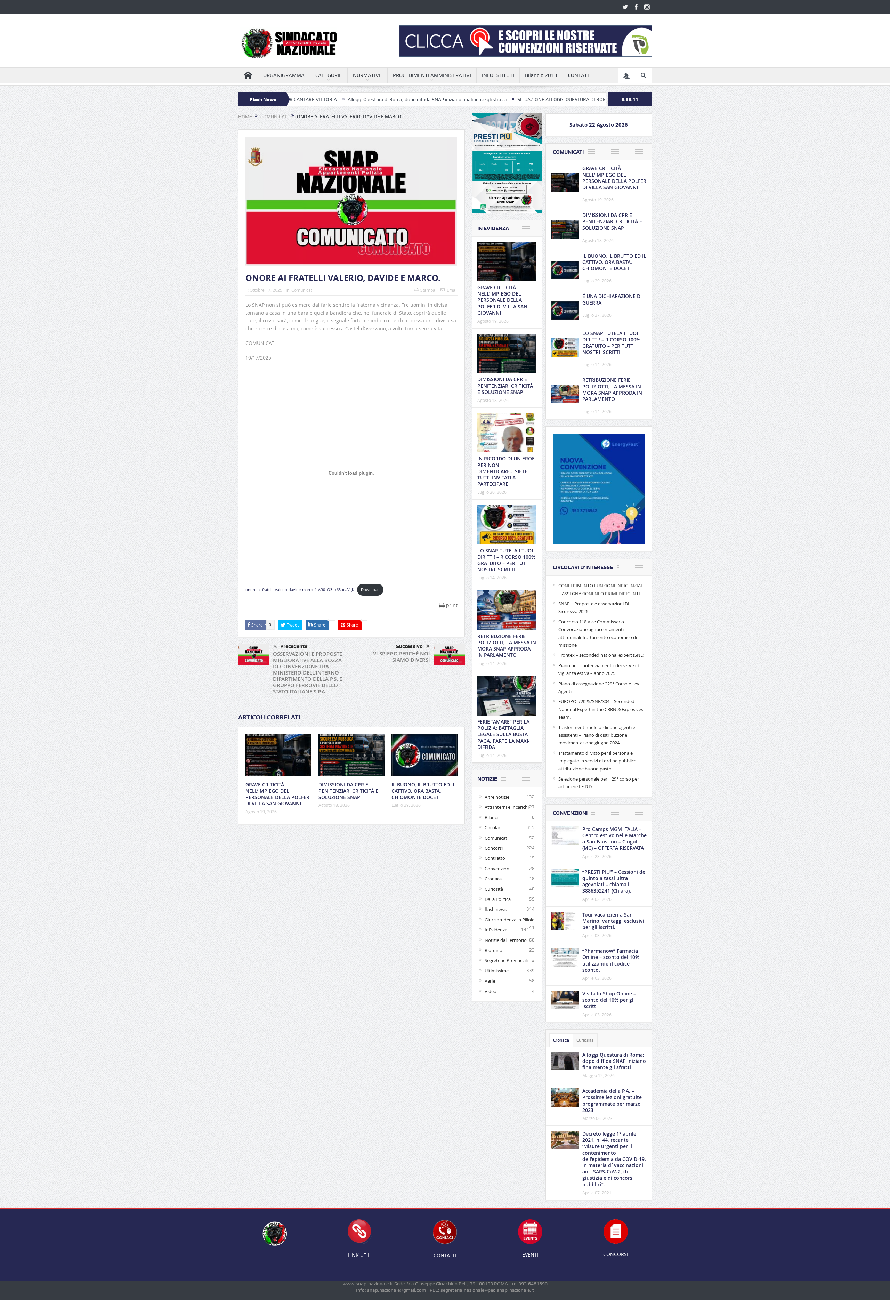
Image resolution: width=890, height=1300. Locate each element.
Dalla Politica (498, 899)
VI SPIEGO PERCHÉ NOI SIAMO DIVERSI (401, 656)
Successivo (409, 646)
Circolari (493, 827)
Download (370, 589)
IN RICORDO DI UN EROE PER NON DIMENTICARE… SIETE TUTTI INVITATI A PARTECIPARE (506, 471)
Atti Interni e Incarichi (507, 807)
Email (452, 290)
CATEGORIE (328, 75)
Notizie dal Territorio (506, 940)
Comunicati (302, 290)
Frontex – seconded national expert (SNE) (601, 655)
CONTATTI (580, 75)
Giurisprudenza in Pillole (509, 920)
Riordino (493, 950)
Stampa (427, 290)
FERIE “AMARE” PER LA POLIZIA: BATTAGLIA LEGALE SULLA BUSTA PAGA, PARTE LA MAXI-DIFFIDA (503, 734)
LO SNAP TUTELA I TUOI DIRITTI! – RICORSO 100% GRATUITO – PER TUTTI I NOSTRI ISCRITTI (506, 560)
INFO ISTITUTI (498, 75)
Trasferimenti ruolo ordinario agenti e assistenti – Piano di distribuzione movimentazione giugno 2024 (596, 735)
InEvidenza (496, 930)
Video (490, 991)
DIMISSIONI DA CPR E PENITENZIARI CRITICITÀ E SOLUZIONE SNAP (348, 790)
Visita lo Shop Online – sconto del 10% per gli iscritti (609, 999)
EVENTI (530, 1254)
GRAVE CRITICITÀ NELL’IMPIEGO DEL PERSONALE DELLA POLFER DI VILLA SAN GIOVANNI (277, 794)
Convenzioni (497, 868)
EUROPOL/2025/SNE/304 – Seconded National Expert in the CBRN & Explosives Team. (600, 709)
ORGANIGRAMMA (284, 75)
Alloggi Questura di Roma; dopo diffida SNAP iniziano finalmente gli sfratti (362, 99)
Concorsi (494, 848)
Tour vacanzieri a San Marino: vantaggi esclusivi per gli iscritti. (613, 920)
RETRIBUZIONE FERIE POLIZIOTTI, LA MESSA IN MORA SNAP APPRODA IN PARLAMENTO (506, 646)
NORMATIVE (367, 75)
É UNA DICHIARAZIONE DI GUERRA (612, 299)
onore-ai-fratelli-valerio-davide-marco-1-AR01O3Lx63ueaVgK (299, 589)
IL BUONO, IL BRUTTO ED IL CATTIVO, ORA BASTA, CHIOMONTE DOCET (423, 790)
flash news (496, 909)
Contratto (495, 858)
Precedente (293, 646)
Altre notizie (497, 797)
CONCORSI (615, 1254)
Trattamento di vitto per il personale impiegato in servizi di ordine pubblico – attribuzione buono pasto (599, 761)
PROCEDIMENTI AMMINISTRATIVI (432, 75)
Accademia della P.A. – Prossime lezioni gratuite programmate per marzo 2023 (612, 1100)
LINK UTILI (360, 1255)
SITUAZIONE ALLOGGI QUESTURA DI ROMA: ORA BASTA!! (514, 99)
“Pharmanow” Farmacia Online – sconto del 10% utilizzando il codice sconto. (610, 960)
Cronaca (493, 878)
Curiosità (494, 889)
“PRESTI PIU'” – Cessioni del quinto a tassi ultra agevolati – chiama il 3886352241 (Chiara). (614, 881)
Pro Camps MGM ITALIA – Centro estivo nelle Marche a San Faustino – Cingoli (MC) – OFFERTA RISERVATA (614, 838)
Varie (490, 981)
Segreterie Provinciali (506, 960)
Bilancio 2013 (541, 75)
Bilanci (491, 817)
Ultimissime (497, 971)
